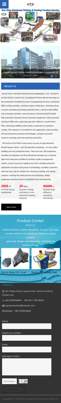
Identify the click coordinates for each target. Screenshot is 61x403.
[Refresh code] (23, 381)
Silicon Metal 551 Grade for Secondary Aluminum (29, 272)
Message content (11, 356)
